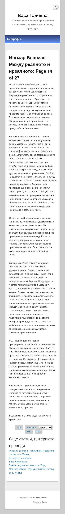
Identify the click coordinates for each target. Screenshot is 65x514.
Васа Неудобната (18, 461)
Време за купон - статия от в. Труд (27, 465)
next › (29, 431)
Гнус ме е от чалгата (20, 458)
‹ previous (31, 427)
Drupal (44, 502)
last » (38, 431)
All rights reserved (40, 497)
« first (19, 427)
